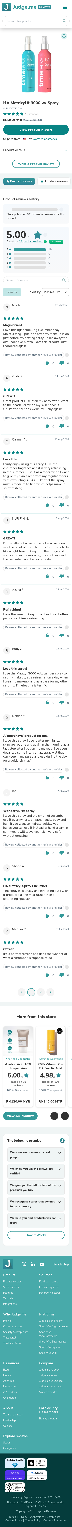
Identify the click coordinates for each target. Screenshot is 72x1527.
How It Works (36, 1235)
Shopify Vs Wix (48, 1353)
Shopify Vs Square (49, 1347)
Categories (9, 1448)
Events (7, 1375)
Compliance (53, 1517)
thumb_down (61, 363)
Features (8, 1293)
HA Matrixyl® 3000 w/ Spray (31, 103)
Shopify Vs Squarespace (52, 1342)
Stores (6, 1442)
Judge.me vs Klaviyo (50, 1386)
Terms (12, 1517)
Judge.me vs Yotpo (49, 1375)
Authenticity (37, 1517)
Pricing (7, 1321)
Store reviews (11, 1287)
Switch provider (48, 1392)
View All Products (20, 1116)
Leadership (9, 1420)
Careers (7, 1426)
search (64, 21)
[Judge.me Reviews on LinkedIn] (33, 1264)
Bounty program (48, 1418)
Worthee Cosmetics (44, 139)
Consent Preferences (55, 1520)
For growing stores (49, 1293)
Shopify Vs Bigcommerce (53, 1326)
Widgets (8, 1298)
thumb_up (46, 363)
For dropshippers (48, 1281)
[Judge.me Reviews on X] (24, 1264)
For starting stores (49, 1287)
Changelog (9, 1398)
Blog (6, 1370)
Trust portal (9, 1338)
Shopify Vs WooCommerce (48, 1334)
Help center (9, 1386)
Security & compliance (15, 1332)
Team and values (13, 1414)
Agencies (8, 1381)
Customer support (13, 1326)
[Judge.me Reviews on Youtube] (41, 1264)
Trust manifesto (12, 1343)
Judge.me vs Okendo (51, 1381)
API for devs (10, 1392)
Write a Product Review (36, 164)
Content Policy (13, 1520)
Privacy (23, 1517)
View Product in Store (36, 130)
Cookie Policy (32, 1520)
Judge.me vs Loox (49, 1370)
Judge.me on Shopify (51, 1321)
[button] (54, 1116)
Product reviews (12, 1281)
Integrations (10, 1304)
